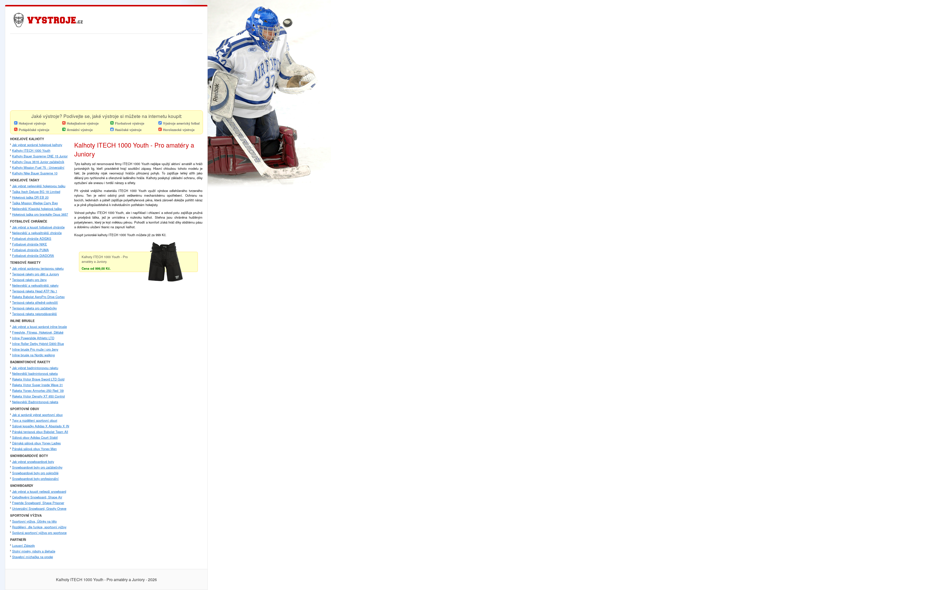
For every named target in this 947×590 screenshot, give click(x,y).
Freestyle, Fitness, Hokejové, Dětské (37, 332)
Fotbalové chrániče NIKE (29, 244)
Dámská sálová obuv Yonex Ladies (36, 443)
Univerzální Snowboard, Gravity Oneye (39, 508)
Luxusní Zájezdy (23, 545)
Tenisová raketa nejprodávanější (34, 313)
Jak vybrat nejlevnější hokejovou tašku (38, 186)
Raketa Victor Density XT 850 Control (38, 396)
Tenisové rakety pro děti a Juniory (35, 274)
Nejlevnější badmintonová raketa (35, 373)
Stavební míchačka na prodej (32, 556)
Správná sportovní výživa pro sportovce (39, 532)
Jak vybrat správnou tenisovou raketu (38, 268)
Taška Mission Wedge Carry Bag (35, 203)
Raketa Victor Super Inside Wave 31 (37, 384)
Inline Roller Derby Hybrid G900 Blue (38, 343)
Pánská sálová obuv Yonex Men (34, 448)
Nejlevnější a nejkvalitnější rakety (35, 285)
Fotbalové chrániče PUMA (30, 249)
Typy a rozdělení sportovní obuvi (34, 420)
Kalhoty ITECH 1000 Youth (31, 150)
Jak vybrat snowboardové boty (33, 461)
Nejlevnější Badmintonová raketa (35, 402)
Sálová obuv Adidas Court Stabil (35, 437)
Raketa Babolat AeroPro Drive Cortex (38, 296)
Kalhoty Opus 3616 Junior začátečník (38, 161)
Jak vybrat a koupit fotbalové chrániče (38, 227)
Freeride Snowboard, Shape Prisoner (38, 502)
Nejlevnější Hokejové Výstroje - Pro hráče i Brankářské (42, 12)
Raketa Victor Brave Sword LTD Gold (38, 379)
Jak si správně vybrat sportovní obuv (37, 414)
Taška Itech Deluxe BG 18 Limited (36, 191)
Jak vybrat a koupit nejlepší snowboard (39, 491)
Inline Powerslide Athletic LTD (33, 338)
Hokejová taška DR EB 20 (30, 197)
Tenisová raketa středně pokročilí (35, 302)
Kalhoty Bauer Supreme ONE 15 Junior (40, 156)
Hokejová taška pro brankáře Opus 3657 (40, 214)
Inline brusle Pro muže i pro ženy (35, 349)
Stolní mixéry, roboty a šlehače (33, 551)
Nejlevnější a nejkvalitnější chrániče (37, 232)
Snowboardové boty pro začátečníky (37, 467)
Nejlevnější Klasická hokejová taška (37, 208)
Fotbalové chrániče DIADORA (33, 255)
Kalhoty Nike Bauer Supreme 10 (34, 173)
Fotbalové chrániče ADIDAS (31, 238)
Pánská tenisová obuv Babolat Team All (40, 431)
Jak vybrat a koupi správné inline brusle (39, 326)
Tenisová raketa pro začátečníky (34, 308)
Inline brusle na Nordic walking (33, 355)
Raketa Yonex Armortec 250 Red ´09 (38, 390)
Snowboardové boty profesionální (35, 478)
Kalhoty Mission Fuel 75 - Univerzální (38, 167)
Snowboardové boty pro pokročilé (35, 473)
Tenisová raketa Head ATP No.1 (34, 291)
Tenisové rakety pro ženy (29, 279)
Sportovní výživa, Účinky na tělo (34, 521)
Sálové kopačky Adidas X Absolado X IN (40, 426)
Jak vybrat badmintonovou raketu (35, 367)
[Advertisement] (106, 73)
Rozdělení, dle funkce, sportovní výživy (39, 527)
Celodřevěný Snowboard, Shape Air (37, 497)
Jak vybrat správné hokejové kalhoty (37, 144)
